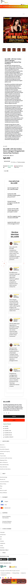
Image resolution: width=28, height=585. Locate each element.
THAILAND (2, 532)
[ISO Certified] (12, 566)
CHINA (1, 545)
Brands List (2, 479)
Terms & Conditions (5, 573)
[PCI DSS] (3, 567)
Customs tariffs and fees (6, 458)
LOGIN (14, 420)
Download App (3, 477)
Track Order (3, 456)
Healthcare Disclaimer (5, 469)
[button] (24, 14)
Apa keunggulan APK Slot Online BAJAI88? (12, 188)
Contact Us (2, 447)
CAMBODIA (2, 543)
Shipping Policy (3, 460)
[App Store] (4, 559)
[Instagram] (3, 578)
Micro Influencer (4, 462)
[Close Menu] (1, 3)
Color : (6, 170)
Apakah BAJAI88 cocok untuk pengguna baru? (13, 223)
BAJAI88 (5, 146)
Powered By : (5, 166)
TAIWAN (2, 541)
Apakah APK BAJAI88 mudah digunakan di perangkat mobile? (12, 210)
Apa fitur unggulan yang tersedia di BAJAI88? (13, 217)
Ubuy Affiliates (3, 492)
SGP (1, 536)
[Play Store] (12, 559)
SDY (1, 539)
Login (9, 582)
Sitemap (2, 453)
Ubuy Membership (4, 464)
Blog (1, 486)
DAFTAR (14, 416)
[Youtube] (6, 578)
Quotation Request (4, 449)
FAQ (1, 488)
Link (19, 582)
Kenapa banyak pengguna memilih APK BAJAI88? (13, 203)
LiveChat (23, 582)
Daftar (14, 582)
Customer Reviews (4, 481)
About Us (2, 445)
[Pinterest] (11, 578)
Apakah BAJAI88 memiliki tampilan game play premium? (13, 195)
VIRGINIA (2, 547)
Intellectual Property (5, 451)
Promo (4, 582)
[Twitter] (9, 578)
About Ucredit (3, 490)
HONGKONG (3, 534)
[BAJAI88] (6, 2)
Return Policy (3, 483)
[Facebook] (1, 578)
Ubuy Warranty (3, 467)
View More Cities (4, 550)
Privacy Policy (16, 573)
